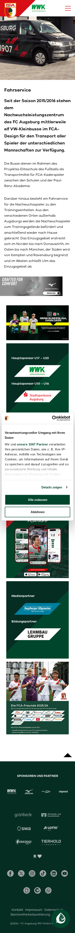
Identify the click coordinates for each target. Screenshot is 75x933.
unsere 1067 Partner (32, 444)
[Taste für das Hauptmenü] (68, 8)
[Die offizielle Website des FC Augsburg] (10, 10)
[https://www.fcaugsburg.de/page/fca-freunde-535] (37, 698)
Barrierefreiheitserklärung (30, 914)
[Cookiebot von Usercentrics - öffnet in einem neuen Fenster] (53, 418)
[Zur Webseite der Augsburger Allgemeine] (37, 609)
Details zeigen (51, 487)
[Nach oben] (68, 753)
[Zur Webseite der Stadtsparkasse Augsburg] (37, 396)
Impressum (33, 910)
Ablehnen (38, 512)
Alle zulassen (37, 499)
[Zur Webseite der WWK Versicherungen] (37, 371)
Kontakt (17, 910)
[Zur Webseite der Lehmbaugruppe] (37, 634)
